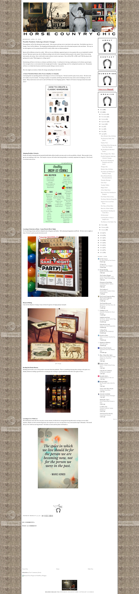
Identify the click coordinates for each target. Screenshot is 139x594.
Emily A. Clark (104, 363)
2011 (101, 252)
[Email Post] (42, 515)
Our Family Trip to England (106, 266)
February (103, 227)
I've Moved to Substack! (105, 372)
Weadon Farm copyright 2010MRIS (81, 592)
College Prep (103, 330)
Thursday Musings (105, 180)
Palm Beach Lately (105, 324)
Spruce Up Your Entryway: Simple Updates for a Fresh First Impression (108, 358)
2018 (101, 235)
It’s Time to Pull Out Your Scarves (107, 260)
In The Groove (104, 259)
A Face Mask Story (105, 190)
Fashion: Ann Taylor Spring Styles (107, 326)
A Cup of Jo (103, 264)
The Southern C (104, 289)
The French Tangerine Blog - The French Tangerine (107, 297)
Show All (115, 419)
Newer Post (25, 569)
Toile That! (104, 182)
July (102, 126)
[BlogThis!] (47, 516)
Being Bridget (103, 381)
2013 (101, 247)
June (102, 129)
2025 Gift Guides (104, 344)
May (102, 131)
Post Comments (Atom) (35, 572)
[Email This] (45, 516)
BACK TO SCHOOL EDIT (106, 271)
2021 (101, 109)
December (104, 114)
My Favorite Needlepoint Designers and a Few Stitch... (107, 162)
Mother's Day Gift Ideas (107, 169)
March (103, 225)
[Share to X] (48, 516)
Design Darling (104, 269)
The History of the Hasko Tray (108, 222)
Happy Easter (104, 187)
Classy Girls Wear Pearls (106, 388)
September (104, 121)
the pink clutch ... (104, 376)
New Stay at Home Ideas (107, 206)
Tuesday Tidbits (105, 185)
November (104, 116)
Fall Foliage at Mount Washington (107, 395)
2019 (101, 233)
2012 (101, 250)
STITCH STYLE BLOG (106, 413)
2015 (101, 242)
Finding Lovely (104, 310)
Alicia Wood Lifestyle (105, 348)
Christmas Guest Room (105, 390)
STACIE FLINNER (105, 394)
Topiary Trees (104, 142)
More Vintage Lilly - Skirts (108, 153)
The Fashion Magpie (105, 275)
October (103, 119)
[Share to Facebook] (50, 516)
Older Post (90, 569)
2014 (101, 245)
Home (57, 569)
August (103, 124)
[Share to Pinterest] (52, 516)
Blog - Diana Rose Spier (106, 355)
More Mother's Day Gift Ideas (108, 136)
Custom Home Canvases (105, 415)
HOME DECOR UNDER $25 (107, 331)
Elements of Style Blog (106, 282)
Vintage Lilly (104, 166)
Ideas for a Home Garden (107, 208)
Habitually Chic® (104, 399)
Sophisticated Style (105, 317)
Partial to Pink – (104, 335)
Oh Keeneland (104, 215)
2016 (101, 240)
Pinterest (63, 592)
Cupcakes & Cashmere (106, 370)
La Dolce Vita (103, 406)
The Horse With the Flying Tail (109, 199)
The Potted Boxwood (105, 303)
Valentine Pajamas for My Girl (107, 377)
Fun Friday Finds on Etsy (107, 196)
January (103, 230)
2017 (101, 238)
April (102, 134)
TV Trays (58, 363)
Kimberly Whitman (105, 342)
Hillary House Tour (104, 299)
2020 (101, 112)
